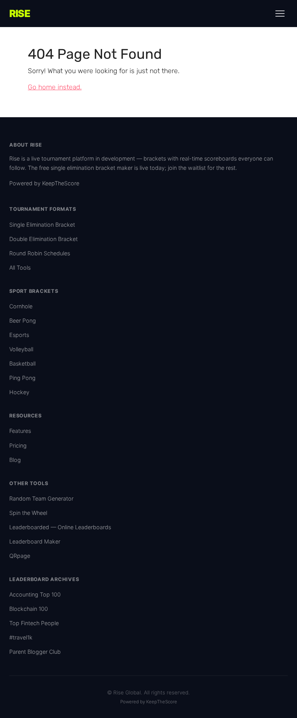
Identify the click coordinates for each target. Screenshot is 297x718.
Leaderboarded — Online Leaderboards (60, 527)
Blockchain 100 (28, 608)
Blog (15, 459)
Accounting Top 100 (35, 594)
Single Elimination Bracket (42, 224)
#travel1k (20, 637)
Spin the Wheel (28, 512)
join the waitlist (187, 167)
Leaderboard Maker (34, 541)
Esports (19, 335)
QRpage (19, 555)
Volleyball (21, 349)
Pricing (18, 445)
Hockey (19, 392)
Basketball (22, 363)
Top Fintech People (34, 623)
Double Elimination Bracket (43, 239)
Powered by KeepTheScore (44, 183)
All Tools (20, 267)
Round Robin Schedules (39, 253)
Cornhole (20, 306)
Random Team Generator (41, 498)
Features (20, 430)
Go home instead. (55, 87)
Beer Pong (22, 320)
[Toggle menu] (280, 13)
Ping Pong (22, 377)
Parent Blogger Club (35, 651)
